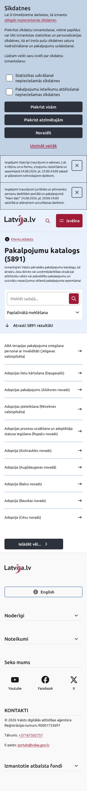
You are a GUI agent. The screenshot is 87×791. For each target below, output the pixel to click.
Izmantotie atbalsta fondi (33, 766)
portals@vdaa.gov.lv (33, 745)
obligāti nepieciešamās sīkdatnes (30, 20)
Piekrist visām (43, 107)
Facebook (45, 688)
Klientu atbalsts (22, 239)
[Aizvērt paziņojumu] (77, 165)
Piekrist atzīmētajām (43, 120)
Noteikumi (16, 639)
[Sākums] (43, 568)
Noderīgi (14, 615)
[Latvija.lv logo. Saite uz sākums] (20, 220)
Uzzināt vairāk (43, 145)
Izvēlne (73, 220)
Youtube (15, 688)
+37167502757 (31, 735)
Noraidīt (43, 132)
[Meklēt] (48, 221)
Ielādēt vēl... (30, 544)
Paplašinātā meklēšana (27, 312)
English (47, 592)
